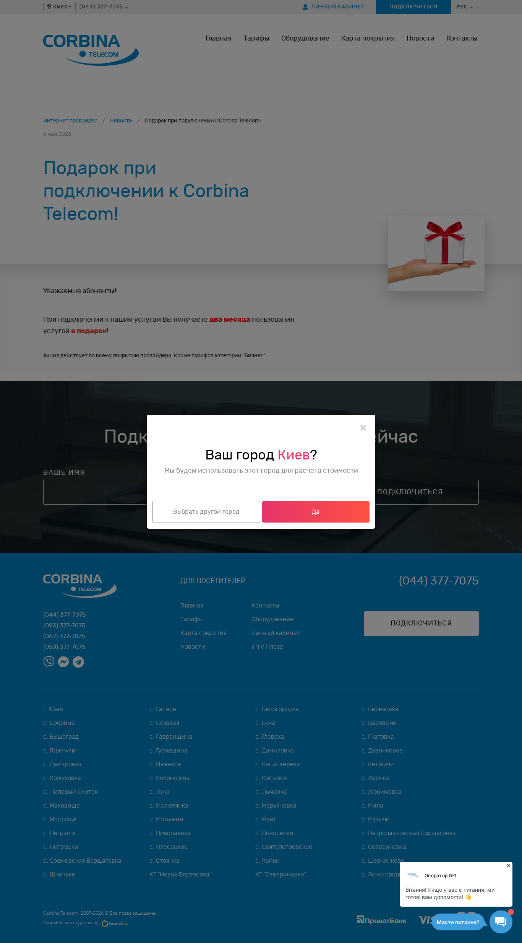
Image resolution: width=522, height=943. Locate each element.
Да (315, 512)
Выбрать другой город (206, 512)
